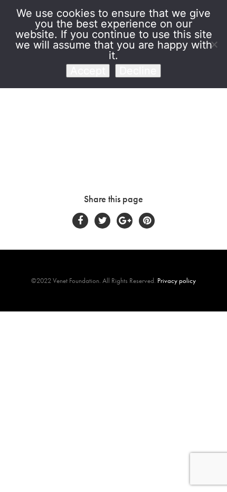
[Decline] (214, 44)
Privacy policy (176, 280)
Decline (138, 70)
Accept (88, 70)
